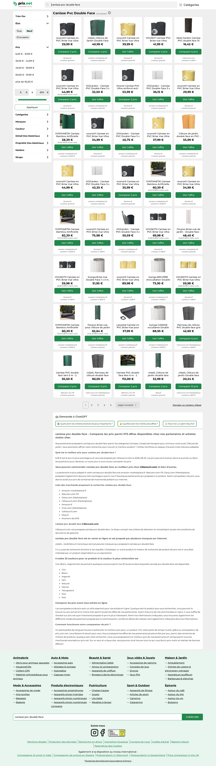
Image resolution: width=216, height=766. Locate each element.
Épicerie (170, 685)
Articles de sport (139, 694)
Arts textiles (23, 694)
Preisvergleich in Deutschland (148, 755)
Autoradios (60, 670)
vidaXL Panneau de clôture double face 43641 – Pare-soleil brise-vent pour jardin (97, 374)
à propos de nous (140, 741)
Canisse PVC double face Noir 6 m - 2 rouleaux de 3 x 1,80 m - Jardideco (127, 374)
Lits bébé (97, 698)
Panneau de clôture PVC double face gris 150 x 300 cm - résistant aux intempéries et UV (188, 326)
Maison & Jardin (176, 657)
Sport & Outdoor (138, 685)
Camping (135, 698)
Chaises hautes (100, 690)
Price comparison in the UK (183, 755)
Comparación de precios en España (74, 755)
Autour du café (176, 690)
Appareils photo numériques (70, 698)
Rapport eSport (180, 741)
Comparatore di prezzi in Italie (34, 755)
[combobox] (113, 5)
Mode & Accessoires (27, 685)
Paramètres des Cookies (108, 746)
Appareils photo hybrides (68, 694)
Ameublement (176, 662)
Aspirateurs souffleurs (180, 674)
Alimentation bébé (103, 662)
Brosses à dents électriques (107, 674)
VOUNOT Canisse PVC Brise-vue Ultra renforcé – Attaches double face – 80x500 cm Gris (158, 39)
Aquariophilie (23, 666)
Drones (134, 670)
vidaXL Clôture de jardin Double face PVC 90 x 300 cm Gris (188, 374)
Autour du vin (175, 698)
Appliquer (32, 107)
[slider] (16, 99)
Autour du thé (176, 694)
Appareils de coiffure (104, 670)
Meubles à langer (101, 702)
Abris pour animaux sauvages (32, 662)
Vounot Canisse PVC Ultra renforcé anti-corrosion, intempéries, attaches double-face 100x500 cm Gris (127, 87)
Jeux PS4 (135, 674)
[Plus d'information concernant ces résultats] (109, 12)
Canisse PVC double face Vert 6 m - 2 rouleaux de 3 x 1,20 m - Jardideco (67, 374)
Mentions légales (37, 741)
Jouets (95, 694)
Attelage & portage (65, 666)
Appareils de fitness (141, 690)
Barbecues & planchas (180, 678)
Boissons (173, 702)
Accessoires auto (63, 662)
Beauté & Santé (100, 657)
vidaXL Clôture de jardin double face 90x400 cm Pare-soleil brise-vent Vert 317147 (158, 374)
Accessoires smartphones (68, 690)
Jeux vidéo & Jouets (141, 657)
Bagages (21, 698)
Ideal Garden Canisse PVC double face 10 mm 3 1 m (188, 39)
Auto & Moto (59, 657)
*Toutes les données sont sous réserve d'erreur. (108, 761)
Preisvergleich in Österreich (112, 755)
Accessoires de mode (28, 690)
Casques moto (62, 674)
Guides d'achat (160, 741)
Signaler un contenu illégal (187, 405)
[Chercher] (47, 5)
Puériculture (98, 685)
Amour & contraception (105, 666)
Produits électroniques (67, 685)
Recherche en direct (90, 741)
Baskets (20, 702)
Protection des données (63, 741)
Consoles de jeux (139, 666)
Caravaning (136, 702)
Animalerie (20, 657)
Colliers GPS (23, 670)
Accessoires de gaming (143, 662)
